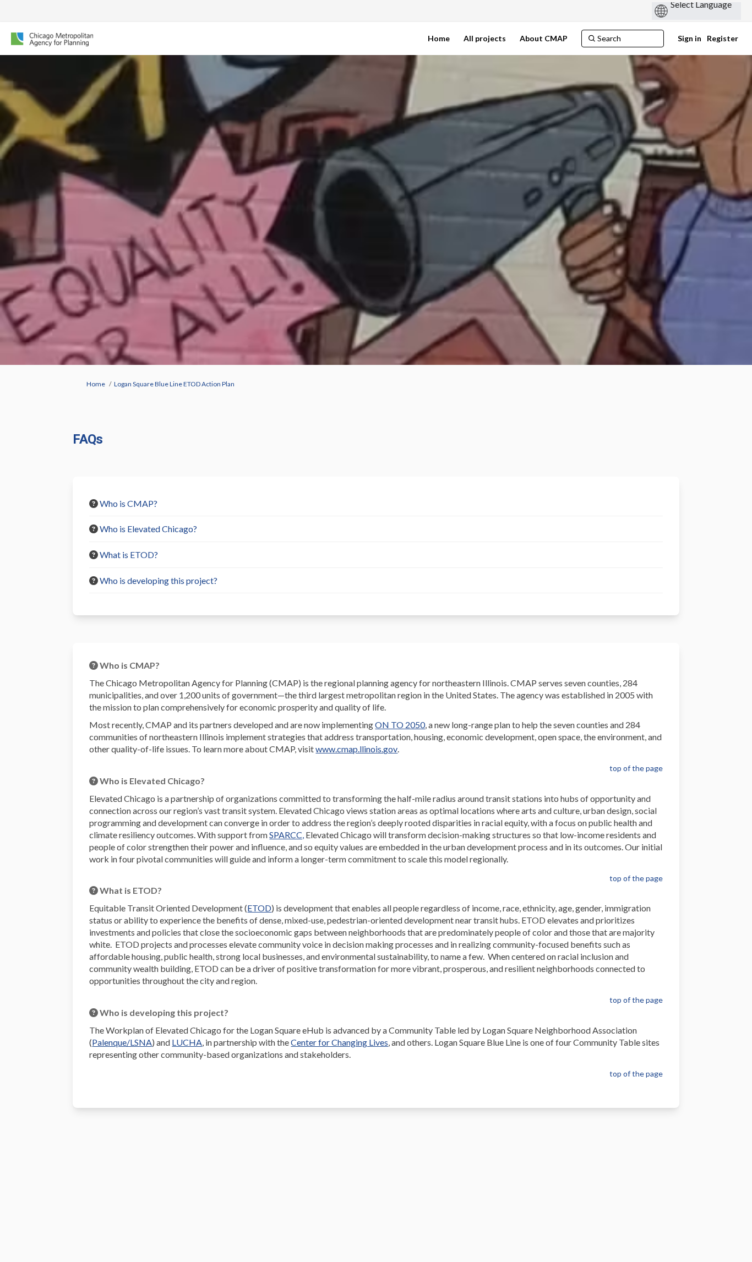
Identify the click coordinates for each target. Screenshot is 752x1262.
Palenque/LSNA (122, 1042)
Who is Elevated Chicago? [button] (148, 528)
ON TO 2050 (400, 724)
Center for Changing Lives (339, 1042)
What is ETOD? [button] (129, 554)
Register (722, 38)
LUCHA (187, 1042)
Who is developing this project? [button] (158, 580)
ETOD (259, 908)
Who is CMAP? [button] (128, 503)
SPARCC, (286, 834)
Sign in (689, 38)
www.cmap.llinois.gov (356, 749)
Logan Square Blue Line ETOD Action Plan (174, 384)
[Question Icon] (93, 503)
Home (95, 384)
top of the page (636, 768)
